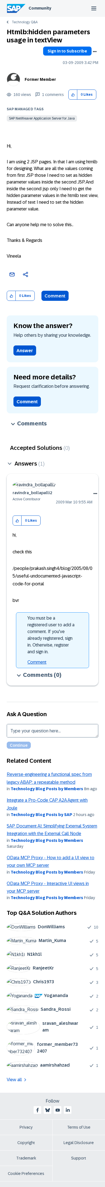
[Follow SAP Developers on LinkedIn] (68, 1110)
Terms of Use (78, 1127)
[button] (73, 95)
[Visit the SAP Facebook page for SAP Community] (37, 1110)
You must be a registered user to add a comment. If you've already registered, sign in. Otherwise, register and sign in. (50, 635)
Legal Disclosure (79, 1142)
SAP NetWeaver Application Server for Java (42, 118)
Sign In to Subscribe (67, 51)
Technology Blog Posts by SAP (41, 814)
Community (40, 8)
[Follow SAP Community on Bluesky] (47, 1110)
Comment (55, 296)
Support (78, 1158)
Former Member (40, 79)
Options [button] (94, 51)
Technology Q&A (25, 22)
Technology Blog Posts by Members (47, 789)
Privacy (26, 1127)
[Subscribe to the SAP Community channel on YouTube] (57, 1110)
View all (14, 1079)
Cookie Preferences (26, 1173)
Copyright (26, 1142)
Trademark (26, 1158)
